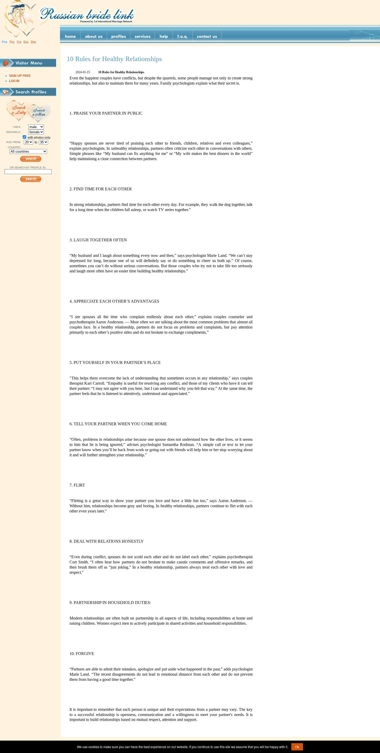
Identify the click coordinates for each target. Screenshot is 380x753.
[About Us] (94, 36)
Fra (19, 41)
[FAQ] (183, 36)
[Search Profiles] (119, 36)
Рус (12, 41)
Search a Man (40, 111)
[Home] (70, 36)
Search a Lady (17, 111)
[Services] (143, 36)
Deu (33, 41)
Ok (297, 746)
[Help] (164, 36)
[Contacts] (207, 36)
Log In (14, 81)
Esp (26, 41)
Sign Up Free (20, 76)
